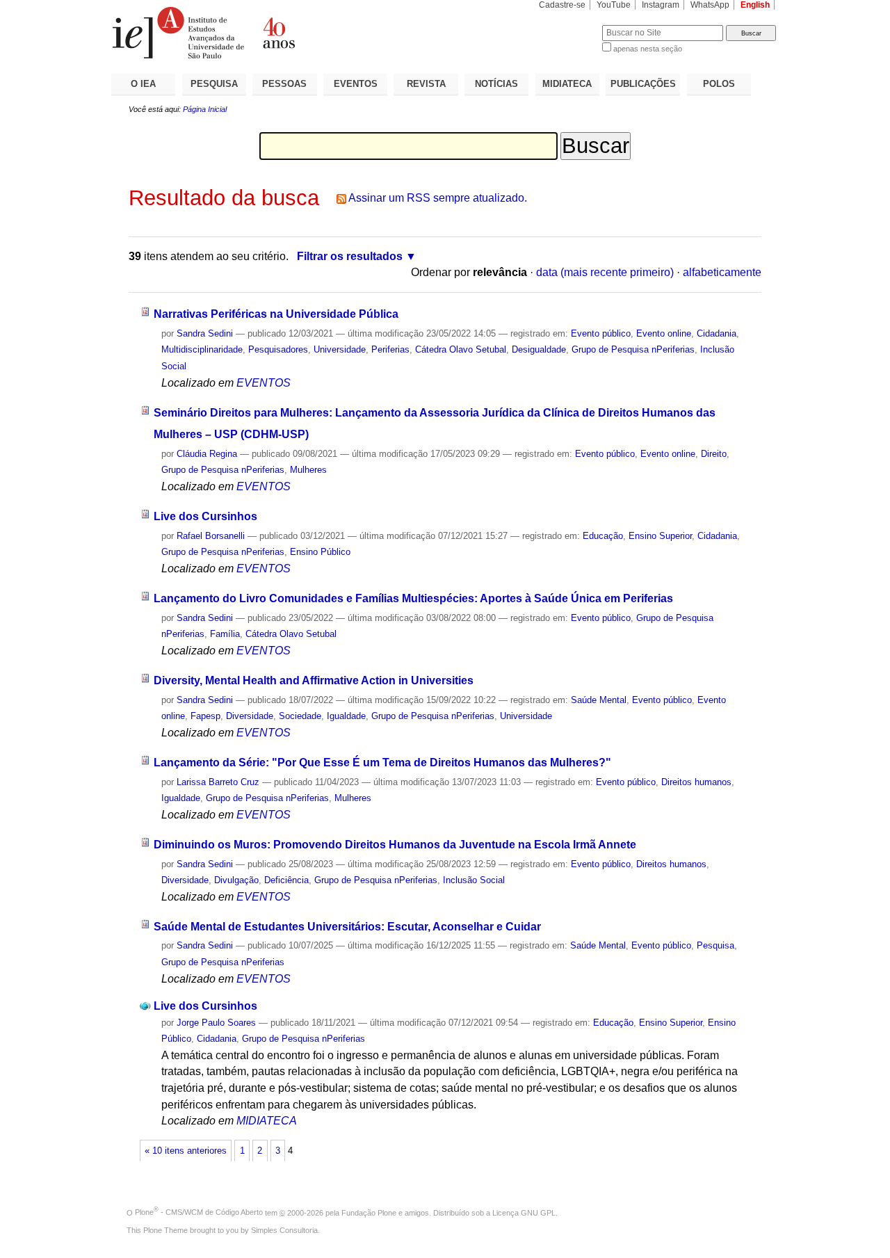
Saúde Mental (598, 700)
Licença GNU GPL (524, 1212)
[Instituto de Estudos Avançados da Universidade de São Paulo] (278, 32)
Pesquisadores (278, 349)
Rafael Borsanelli (211, 536)
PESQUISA (214, 84)
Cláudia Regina (207, 454)
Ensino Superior (660, 536)
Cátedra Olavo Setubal (460, 349)
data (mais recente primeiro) (605, 272)
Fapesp (205, 716)
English (755, 5)
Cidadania (716, 333)
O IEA (143, 84)
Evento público (601, 333)
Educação (603, 536)
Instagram (660, 5)
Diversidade (249, 716)
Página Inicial (205, 109)
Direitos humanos (696, 782)
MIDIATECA (567, 84)
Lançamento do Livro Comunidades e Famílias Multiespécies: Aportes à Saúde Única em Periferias (413, 598)
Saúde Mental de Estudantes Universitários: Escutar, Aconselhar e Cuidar (347, 927)
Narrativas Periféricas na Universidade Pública (276, 314)
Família (225, 634)
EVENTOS (356, 84)
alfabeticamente (722, 272)
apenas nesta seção (647, 49)
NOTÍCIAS (496, 84)
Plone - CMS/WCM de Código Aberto (199, 1212)
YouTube (614, 5)
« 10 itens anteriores (186, 1151)
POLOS (719, 84)
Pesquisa (715, 945)
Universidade (340, 349)
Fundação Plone (368, 1212)
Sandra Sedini (205, 333)
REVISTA (426, 84)
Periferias (390, 349)
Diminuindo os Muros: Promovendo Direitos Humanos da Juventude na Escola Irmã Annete (395, 844)
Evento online (663, 333)
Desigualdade (539, 349)
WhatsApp (709, 5)
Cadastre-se (562, 5)
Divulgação (236, 880)
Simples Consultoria (284, 1230)
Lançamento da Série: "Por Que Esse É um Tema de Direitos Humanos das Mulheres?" (382, 762)
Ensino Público (320, 552)
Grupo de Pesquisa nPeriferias (633, 349)
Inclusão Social (474, 880)
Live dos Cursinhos (205, 516)
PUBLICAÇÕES (643, 84)
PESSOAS (284, 84)
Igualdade (346, 716)
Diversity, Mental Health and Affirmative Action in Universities (314, 680)
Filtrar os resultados (350, 256)
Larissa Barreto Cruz (218, 782)
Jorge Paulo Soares (216, 1022)
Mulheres (308, 470)
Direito (714, 454)
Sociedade (300, 716)
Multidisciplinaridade (202, 349)
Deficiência (286, 880)
